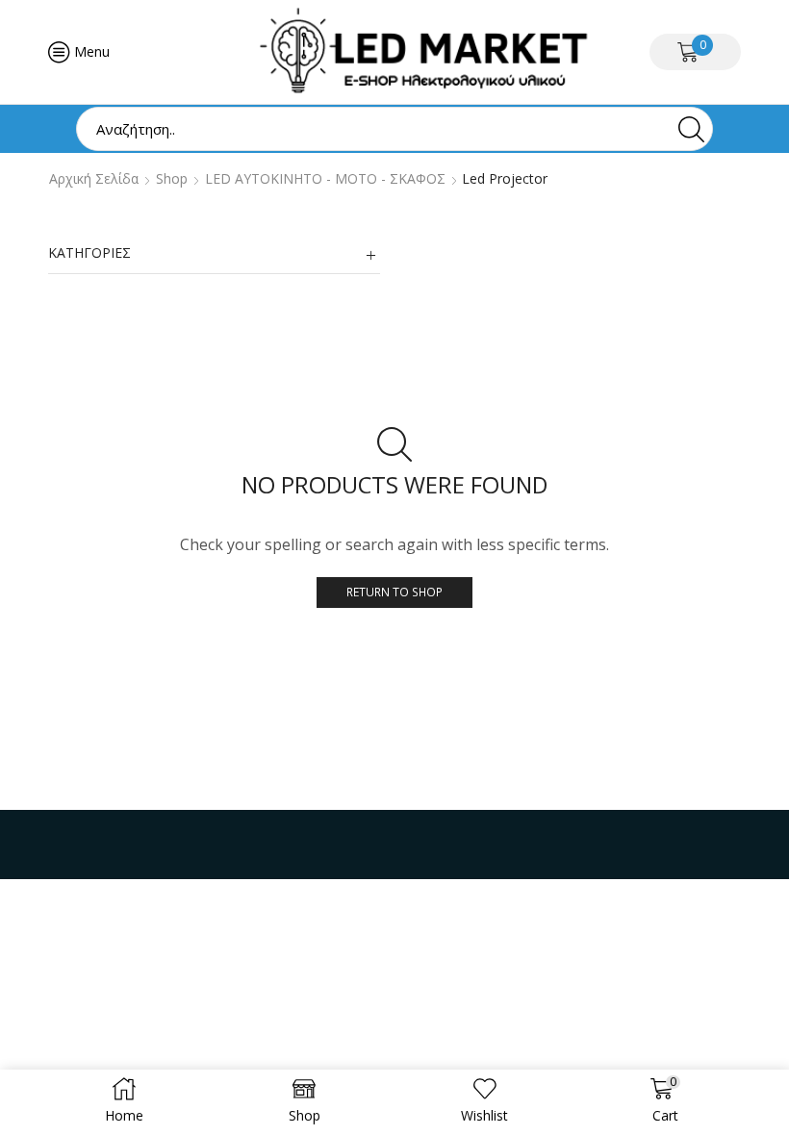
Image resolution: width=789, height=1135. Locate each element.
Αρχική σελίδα (94, 179)
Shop (172, 179)
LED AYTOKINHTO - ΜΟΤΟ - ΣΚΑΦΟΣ (325, 179)
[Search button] (691, 129)
